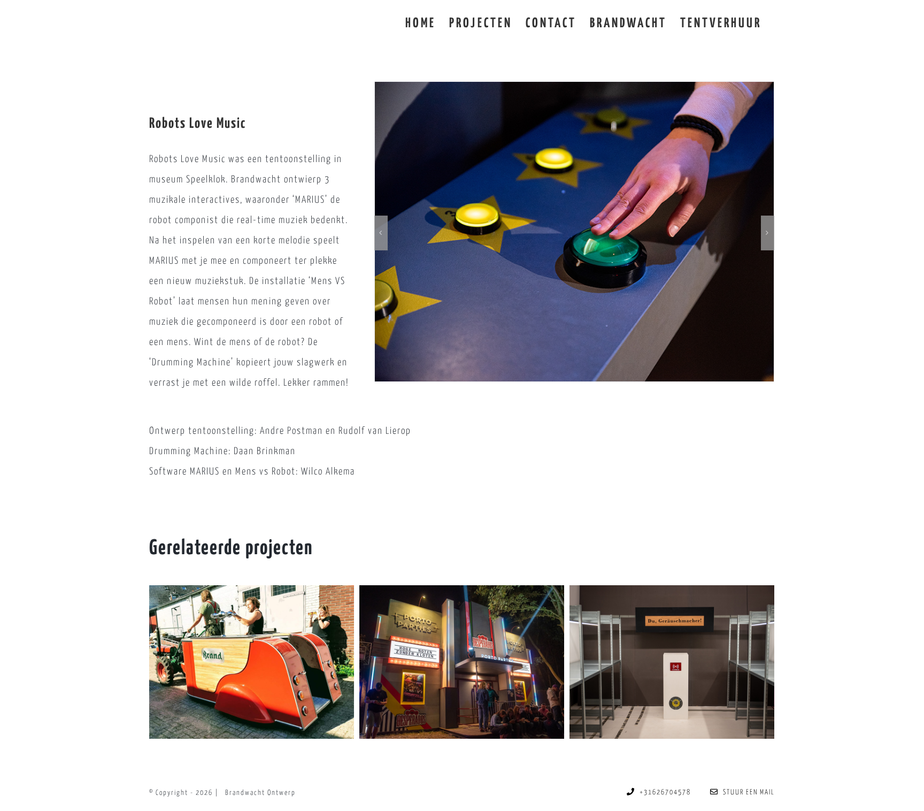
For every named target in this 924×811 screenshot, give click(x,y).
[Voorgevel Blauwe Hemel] (461, 662)
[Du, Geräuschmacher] (671, 662)
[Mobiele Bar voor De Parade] (251, 662)
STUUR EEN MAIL (747, 792)
